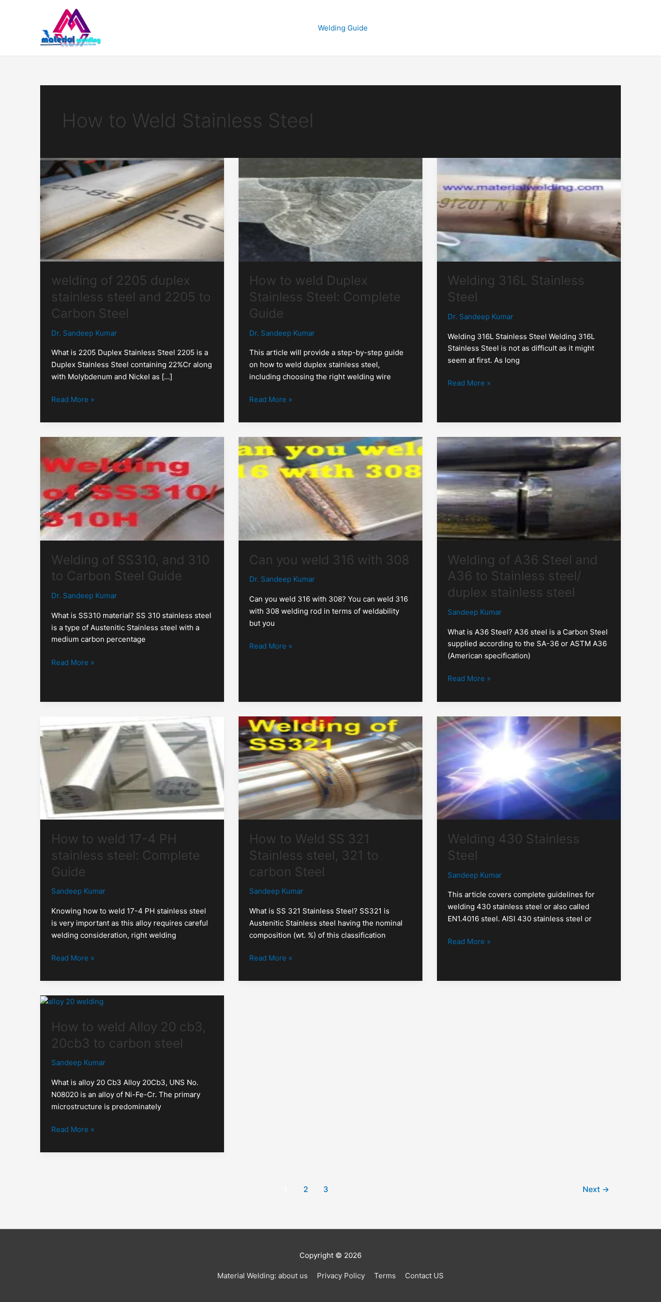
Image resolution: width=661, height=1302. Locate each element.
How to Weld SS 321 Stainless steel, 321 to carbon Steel (314, 855)
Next (596, 1189)
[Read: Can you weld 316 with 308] (330, 488)
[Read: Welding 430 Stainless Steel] (529, 767)
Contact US (424, 1275)
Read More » (72, 399)
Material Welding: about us (262, 1275)
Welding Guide (343, 27)
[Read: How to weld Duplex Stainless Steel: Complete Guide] (330, 209)
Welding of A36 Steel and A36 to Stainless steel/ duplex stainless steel (523, 576)
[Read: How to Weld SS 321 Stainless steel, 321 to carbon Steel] (330, 767)
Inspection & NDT (421, 27)
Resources (587, 27)
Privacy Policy (341, 1275)
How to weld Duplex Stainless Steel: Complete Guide (325, 297)
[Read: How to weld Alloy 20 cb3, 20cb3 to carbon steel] (72, 1001)
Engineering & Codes (509, 27)
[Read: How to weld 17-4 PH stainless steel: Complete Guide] (132, 767)
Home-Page (282, 27)
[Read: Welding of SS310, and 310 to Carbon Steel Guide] (132, 488)
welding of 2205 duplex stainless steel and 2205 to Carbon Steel (131, 297)
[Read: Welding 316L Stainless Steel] (529, 209)
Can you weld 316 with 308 (329, 559)
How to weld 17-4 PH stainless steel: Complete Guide (125, 855)
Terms (385, 1275)
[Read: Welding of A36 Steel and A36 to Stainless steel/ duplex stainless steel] (529, 488)
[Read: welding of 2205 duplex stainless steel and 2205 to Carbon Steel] (132, 209)
